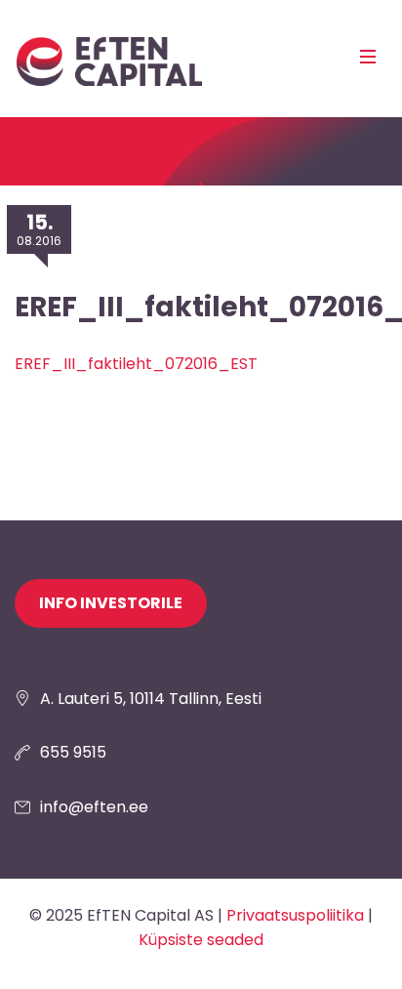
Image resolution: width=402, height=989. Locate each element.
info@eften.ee (94, 807)
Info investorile (110, 603)
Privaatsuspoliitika (295, 915)
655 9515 (73, 752)
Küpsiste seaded (201, 939)
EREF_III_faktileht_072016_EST (136, 363)
